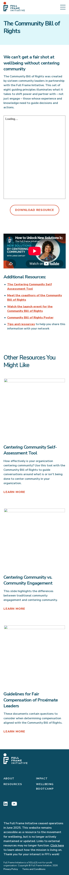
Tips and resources (21, 324)
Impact (42, 778)
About (9, 778)
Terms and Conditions (33, 869)
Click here (57, 845)
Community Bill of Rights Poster (30, 318)
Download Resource (34, 210)
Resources (12, 784)
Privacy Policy (10, 869)
